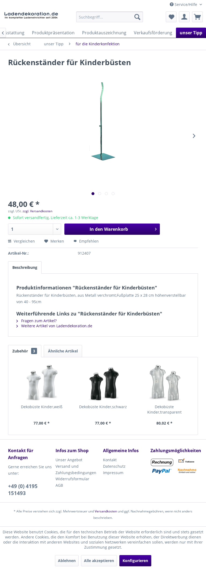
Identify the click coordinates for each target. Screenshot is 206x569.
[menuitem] (109, 17)
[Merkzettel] (171, 17)
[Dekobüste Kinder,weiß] (41, 382)
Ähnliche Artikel (63, 351)
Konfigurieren (135, 560)
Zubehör (23, 351)
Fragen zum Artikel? (38, 320)
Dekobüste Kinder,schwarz (103, 406)
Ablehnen (67, 560)
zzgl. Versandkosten (37, 211)
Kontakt (110, 459)
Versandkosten (106, 511)
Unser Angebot (69, 459)
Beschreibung (24, 267)
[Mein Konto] (184, 17)
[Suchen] (137, 17)
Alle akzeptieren (99, 560)
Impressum (113, 472)
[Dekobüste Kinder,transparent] (164, 382)
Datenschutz (114, 466)
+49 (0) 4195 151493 (23, 490)
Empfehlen (88, 241)
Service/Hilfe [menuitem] (186, 4)
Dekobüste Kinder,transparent (164, 409)
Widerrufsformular (72, 478)
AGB (59, 485)
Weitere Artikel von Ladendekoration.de (56, 325)
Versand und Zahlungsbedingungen (76, 469)
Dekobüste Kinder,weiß (41, 406)
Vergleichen (24, 241)
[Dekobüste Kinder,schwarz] (103, 382)
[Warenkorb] (197, 17)
